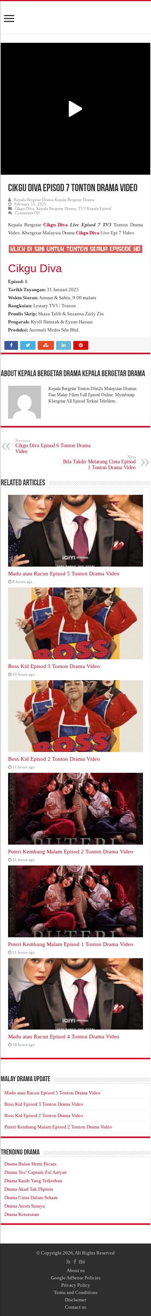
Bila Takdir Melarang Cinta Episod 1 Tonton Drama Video (99, 462)
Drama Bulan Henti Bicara (30, 1164)
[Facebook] (75, 1261)
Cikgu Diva (24, 208)
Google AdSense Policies (75, 1277)
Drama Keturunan (21, 1214)
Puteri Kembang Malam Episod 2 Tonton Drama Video (70, 851)
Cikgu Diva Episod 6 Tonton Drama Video (53, 446)
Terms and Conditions (75, 1292)
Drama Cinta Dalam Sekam (31, 1197)
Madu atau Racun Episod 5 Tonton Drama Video (63, 573)
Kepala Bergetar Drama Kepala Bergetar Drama (54, 199)
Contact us (75, 1307)
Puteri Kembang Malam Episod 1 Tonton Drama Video (70, 944)
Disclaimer (75, 1299)
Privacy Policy (75, 1285)
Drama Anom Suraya (24, 1206)
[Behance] (82, 1261)
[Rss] (68, 1261)
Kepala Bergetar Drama (56, 208)
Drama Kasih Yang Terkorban (33, 1180)
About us (76, 1270)
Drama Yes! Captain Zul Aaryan (35, 1172)
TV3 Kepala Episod (94, 208)
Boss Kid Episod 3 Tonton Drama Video (54, 666)
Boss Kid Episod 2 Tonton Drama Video (54, 759)
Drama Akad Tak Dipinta (28, 1189)
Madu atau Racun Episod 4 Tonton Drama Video (63, 1036)
